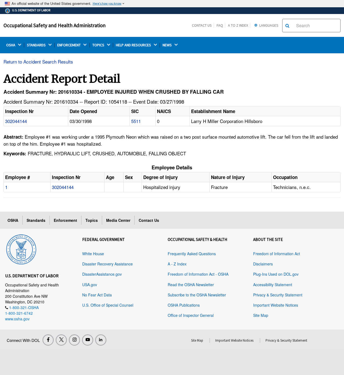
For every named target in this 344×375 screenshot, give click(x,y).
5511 (136, 121)
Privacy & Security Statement (277, 294)
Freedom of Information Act (276, 253)
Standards (36, 220)
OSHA (11, 45)
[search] (287, 25)
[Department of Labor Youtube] (87, 340)
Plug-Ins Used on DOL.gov (276, 274)
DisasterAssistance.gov (102, 274)
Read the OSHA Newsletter (191, 284)
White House (93, 253)
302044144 (16, 121)
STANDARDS (36, 45)
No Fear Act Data (97, 294)
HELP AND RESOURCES (134, 45)
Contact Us (202, 25)
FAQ (220, 25)
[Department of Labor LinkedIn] (100, 340)
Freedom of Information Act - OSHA (198, 274)
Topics (91, 220)
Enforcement (65, 220)
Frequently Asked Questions (192, 253)
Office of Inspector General (191, 315)
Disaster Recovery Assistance (107, 264)
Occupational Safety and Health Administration (54, 25)
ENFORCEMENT (69, 45)
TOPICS (98, 45)
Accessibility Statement (272, 284)
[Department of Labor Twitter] (61, 340)
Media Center (118, 220)
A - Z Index (177, 264)
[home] (21, 248)
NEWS (168, 45)
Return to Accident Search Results (38, 61)
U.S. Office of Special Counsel (107, 305)
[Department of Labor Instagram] (74, 340)
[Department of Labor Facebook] (48, 340)
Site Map (260, 315)
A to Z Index (238, 25)
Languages (268, 25)
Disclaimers (263, 264)
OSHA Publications (184, 305)
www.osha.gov (17, 318)
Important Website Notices (275, 305)
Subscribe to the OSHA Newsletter (197, 294)
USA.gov (89, 284)
